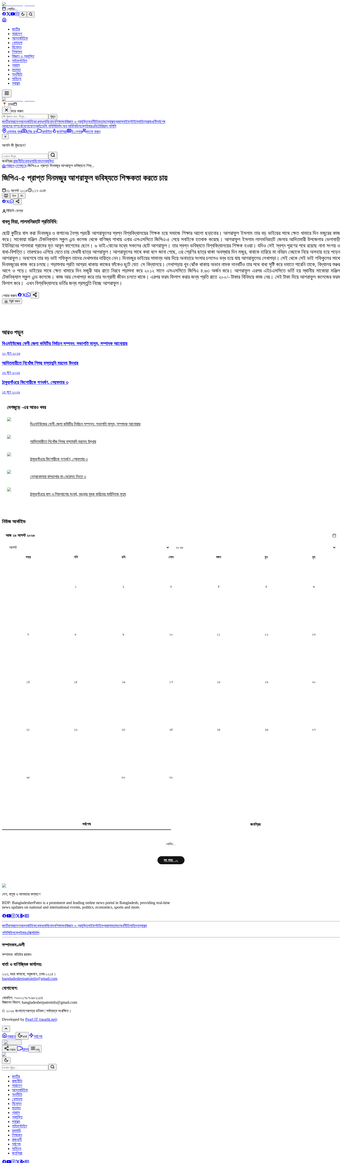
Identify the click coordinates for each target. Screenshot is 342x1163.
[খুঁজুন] (52, 155)
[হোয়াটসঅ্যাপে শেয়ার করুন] (12, 202)
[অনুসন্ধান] (52, 1067)
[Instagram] (17, 15)
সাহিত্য (16, 79)
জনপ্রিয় (255, 824)
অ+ (14, 196)
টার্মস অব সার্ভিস (66, 126)
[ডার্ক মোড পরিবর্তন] (6, 1060)
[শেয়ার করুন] (18, 202)
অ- (22, 196)
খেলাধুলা (17, 43)
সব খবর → (171, 860)
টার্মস (36, 933)
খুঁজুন (52, 116)
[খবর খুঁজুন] (31, 15)
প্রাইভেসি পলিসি (45, 126)
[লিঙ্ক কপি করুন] (35, 295)
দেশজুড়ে (21, 166)
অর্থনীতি (17, 74)
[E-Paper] (27, 917)
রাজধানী (152, 121)
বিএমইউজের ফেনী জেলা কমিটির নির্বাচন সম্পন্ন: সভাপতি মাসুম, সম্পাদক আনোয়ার (85, 424)
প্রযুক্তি (48, 161)
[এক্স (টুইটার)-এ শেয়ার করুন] (8, 202)
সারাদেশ (17, 34)
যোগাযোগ (28, 126)
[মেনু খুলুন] (7, 93)
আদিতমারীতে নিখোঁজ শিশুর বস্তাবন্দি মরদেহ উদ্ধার (63, 441)
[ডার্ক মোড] (23, 15)
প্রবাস (16, 65)
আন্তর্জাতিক (20, 38)
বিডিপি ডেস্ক (14, 211)
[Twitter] (18, 917)
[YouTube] (13, 15)
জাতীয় (16, 29)
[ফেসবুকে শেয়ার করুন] (4, 202)
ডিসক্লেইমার (84, 126)
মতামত (16, 70)
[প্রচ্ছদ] (4, 21)
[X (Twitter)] (8, 15)
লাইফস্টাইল (19, 61)
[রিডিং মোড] (6, 196)
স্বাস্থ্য (16, 83)
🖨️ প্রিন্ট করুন (12, 301)
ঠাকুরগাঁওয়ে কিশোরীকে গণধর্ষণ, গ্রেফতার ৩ (59, 459)
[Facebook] (4, 15)
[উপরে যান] (6, 1029)
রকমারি (16, 1130)
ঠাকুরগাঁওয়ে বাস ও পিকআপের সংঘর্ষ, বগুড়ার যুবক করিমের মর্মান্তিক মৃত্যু (78, 494)
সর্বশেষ (161, 121)
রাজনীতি (18, 161)
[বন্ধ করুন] (6, 110)
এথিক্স (29, 933)
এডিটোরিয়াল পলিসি (104, 126)
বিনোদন (17, 47)
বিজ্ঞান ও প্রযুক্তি (23, 56)
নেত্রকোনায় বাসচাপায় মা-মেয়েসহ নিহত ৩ (58, 476)
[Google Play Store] (22, 917)
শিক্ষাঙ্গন (17, 52)
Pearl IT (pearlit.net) (41, 1019)
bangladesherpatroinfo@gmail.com (29, 978)
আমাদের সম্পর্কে (12, 126)
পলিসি (6, 933)
